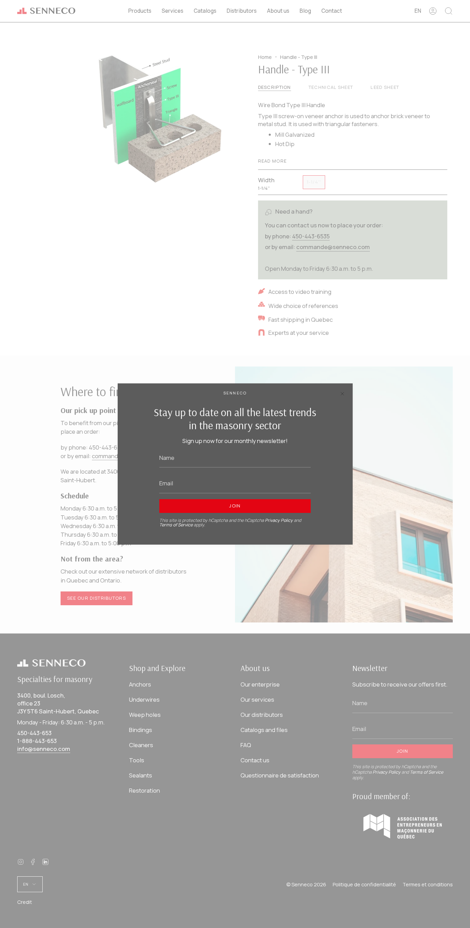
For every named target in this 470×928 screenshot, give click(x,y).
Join (235, 506)
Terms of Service (176, 525)
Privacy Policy (279, 520)
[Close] (342, 393)
